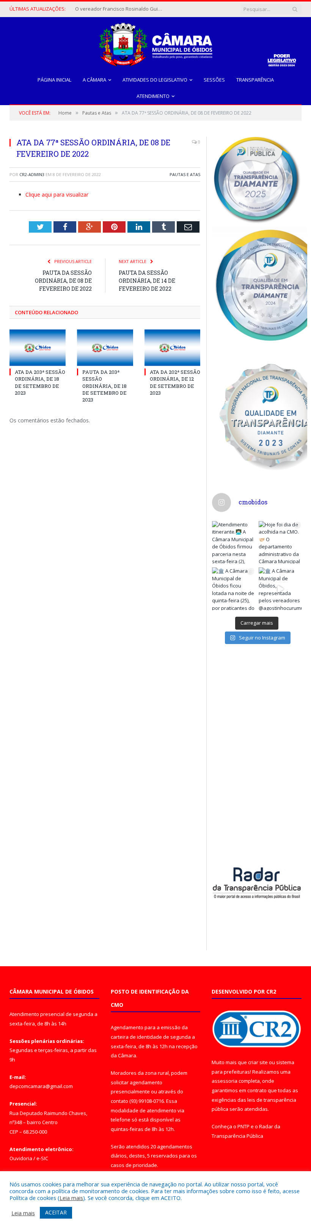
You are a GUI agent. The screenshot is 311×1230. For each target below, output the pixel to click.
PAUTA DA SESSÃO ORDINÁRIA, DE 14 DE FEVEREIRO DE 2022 (147, 280)
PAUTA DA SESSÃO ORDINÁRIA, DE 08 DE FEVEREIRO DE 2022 (63, 280)
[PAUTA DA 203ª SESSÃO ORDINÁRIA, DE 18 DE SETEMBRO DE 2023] (105, 347)
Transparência (255, 79)
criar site (258, 1062)
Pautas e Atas (185, 174)
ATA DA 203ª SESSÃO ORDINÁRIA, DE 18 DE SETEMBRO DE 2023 (40, 382)
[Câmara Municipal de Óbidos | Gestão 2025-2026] (155, 42)
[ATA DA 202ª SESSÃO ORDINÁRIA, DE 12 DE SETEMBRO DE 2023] (173, 347)
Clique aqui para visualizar (56, 194)
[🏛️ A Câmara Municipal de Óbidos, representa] (280, 588)
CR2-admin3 (31, 174)
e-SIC (42, 1158)
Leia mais (71, 1197)
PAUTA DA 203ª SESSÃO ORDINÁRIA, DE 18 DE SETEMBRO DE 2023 (104, 386)
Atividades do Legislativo (155, 79)
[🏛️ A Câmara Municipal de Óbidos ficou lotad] (233, 588)
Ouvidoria (20, 1158)
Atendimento (153, 96)
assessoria (224, 1080)
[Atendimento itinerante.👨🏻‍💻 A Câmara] (233, 542)
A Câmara (94, 79)
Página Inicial (54, 79)
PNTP (243, 1126)
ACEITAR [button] (56, 1212)
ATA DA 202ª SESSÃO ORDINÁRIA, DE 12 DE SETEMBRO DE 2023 (175, 382)
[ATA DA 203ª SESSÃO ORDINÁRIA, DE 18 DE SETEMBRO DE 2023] (37, 347)
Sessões (214, 79)
